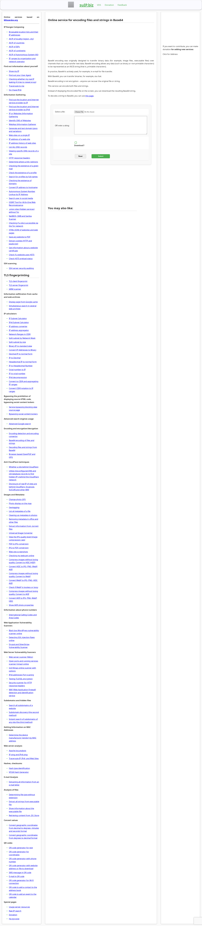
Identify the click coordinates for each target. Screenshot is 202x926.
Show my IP (14, 71)
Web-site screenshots (18, 551)
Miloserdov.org (11, 20)
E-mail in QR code (16, 876)
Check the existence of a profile (23, 172)
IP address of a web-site (19, 139)
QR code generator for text (21, 847)
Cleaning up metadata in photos (23, 515)
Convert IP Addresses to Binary (22, 350)
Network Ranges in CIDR (20, 334)
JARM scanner (15, 289)
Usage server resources (19, 907)
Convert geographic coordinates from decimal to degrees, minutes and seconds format (24, 828)
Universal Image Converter (21, 533)
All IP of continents (17, 50)
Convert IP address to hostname (23, 187)
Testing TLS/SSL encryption (21, 679)
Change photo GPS (17, 499)
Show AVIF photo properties (21, 605)
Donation (109, 5)
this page (89, 96)
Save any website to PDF (19, 237)
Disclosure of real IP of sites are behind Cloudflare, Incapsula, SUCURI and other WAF (23, 486)
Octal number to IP (17, 369)
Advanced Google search (20, 423)
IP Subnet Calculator (18, 318)
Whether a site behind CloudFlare (23, 467)
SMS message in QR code (20, 872)
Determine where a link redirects (23, 162)
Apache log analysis (17, 750)
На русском (14, 918)
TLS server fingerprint (18, 285)
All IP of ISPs (14, 46)
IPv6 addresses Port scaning (21, 675)
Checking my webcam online (21, 555)
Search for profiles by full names (23, 176)
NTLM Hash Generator (19, 772)
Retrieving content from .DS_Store (24, 815)
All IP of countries (16, 43)
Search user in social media (21, 198)
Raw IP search (15, 911)
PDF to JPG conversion (19, 544)
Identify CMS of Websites (20, 120)
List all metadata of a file (19, 511)
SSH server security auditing (21, 268)
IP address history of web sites (22, 143)
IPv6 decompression (18, 377)
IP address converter (18, 326)
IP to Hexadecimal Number (21, 365)
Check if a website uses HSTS (21, 254)
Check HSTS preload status (21, 258)
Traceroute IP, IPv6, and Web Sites (24, 758)
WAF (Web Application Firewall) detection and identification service (22, 692)
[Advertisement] (92, 41)
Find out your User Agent (20, 75)
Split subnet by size (17, 342)
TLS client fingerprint (18, 281)
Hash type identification (19, 768)
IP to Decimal (15, 357)
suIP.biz (86, 4)
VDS (99, 5)
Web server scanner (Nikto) (21, 657)
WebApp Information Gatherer (22, 124)
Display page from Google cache (23, 302)
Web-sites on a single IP (19, 135)
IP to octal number (17, 373)
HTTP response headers (19, 158)
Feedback (122, 5)
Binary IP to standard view (20, 346)
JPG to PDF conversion (19, 547)
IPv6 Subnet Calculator (19, 322)
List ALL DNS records (18, 147)
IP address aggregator (19, 330)
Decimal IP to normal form (20, 354)
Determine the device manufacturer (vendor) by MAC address (22, 738)
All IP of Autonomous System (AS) (23, 54)
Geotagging (14, 507)
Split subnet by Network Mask (22, 338)
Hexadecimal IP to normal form (23, 361)
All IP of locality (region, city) (21, 39)
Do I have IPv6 (15, 90)
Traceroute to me (16, 86)
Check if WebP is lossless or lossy (23, 587)
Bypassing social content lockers (23, 414)
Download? (79, 145)
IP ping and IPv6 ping (18, 754)
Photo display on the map (20, 503)
